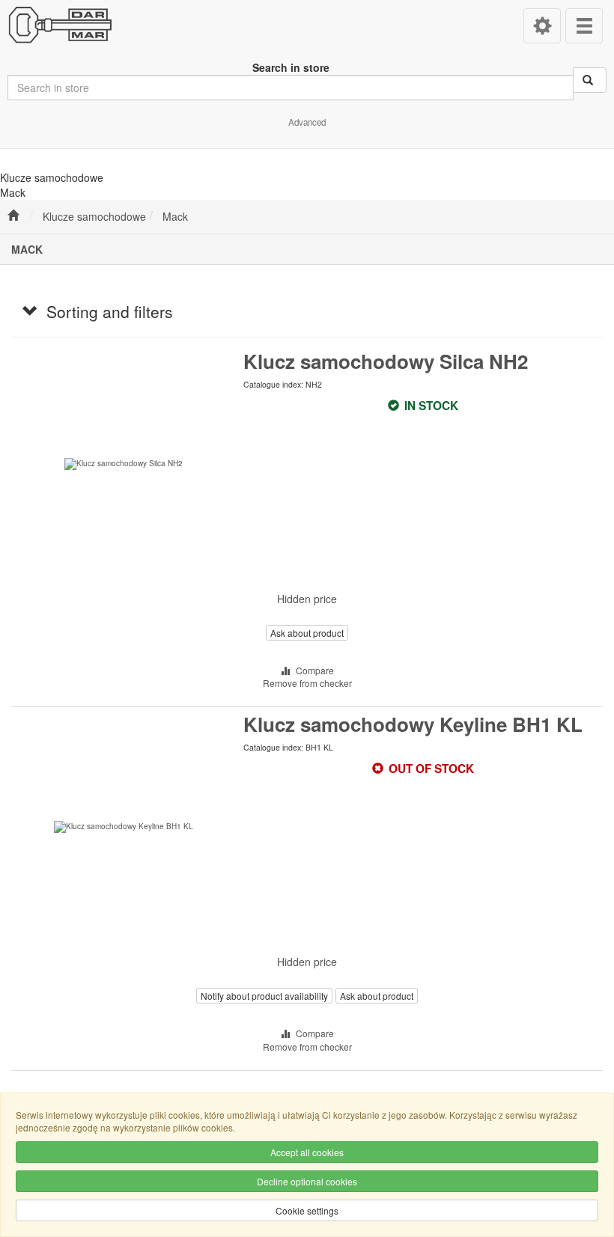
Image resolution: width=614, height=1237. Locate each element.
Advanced (307, 122)
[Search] (590, 80)
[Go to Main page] (13, 216)
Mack (175, 216)
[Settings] (542, 25)
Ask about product (307, 632)
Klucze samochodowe (94, 216)
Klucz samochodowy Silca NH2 (385, 361)
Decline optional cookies (307, 1181)
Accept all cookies (307, 1152)
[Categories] (584, 25)
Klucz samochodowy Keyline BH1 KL (413, 724)
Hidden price (307, 598)
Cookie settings (307, 1210)
